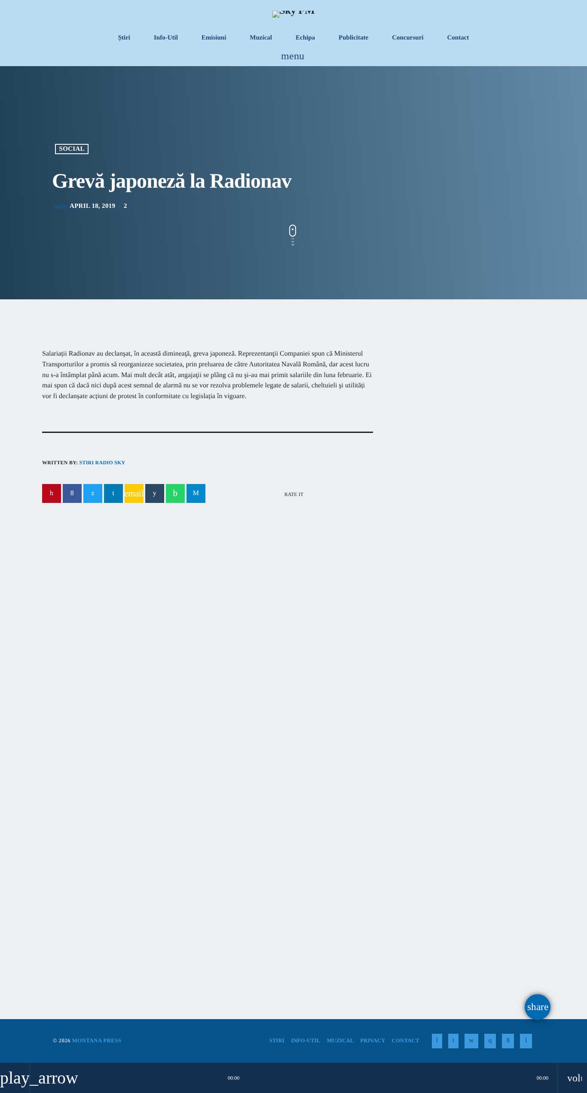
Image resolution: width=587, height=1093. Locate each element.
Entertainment (431, 402)
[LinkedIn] (453, 1041)
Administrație (89, 585)
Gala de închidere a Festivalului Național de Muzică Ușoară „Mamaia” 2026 (281, 899)
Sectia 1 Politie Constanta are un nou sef (456, 629)
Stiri (63, 872)
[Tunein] (437, 1041)
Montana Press (96, 1040)
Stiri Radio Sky (102, 463)
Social (72, 149)
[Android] (526, 1041)
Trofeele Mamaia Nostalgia (101, 888)
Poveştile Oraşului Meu (448, 419)
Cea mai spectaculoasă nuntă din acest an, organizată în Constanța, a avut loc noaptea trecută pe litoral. (460, 498)
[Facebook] (508, 1041)
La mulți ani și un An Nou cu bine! (482, 585)
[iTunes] (471, 1041)
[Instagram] (490, 1041)
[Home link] (293, 14)
